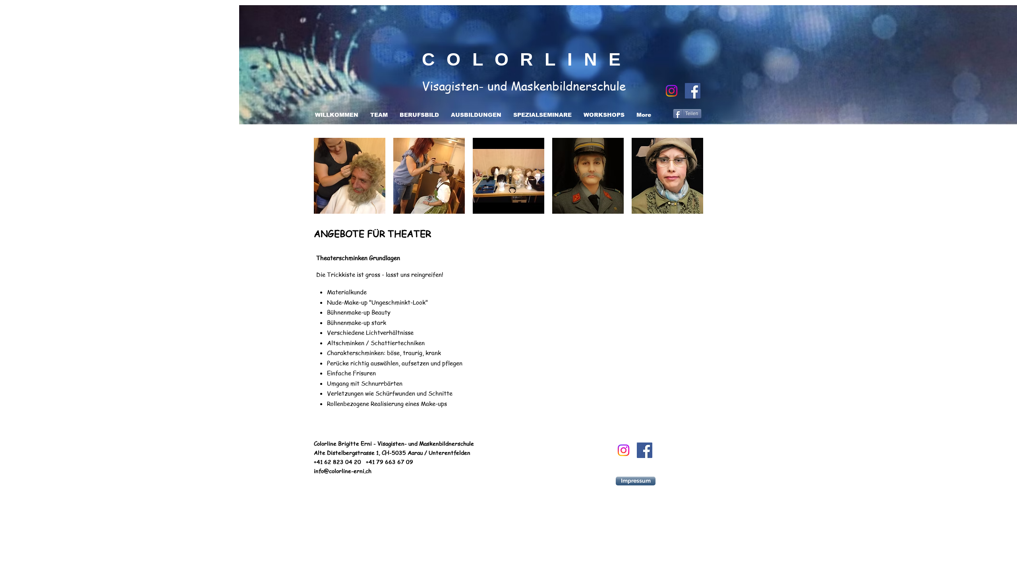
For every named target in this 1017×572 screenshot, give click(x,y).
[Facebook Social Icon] (692, 91)
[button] (349, 176)
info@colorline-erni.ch (342, 471)
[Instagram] (671, 91)
